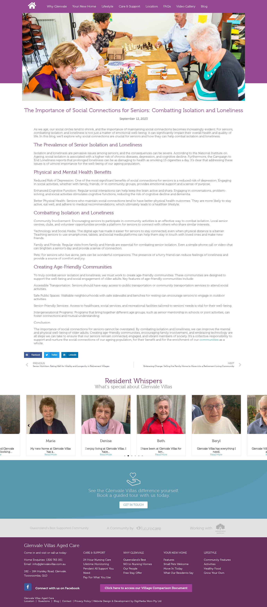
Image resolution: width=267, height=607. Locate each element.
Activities (209, 564)
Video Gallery (185, 6)
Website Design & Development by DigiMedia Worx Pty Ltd (127, 601)
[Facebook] (27, 587)
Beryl (161, 441)
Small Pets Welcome (176, 564)
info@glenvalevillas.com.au (48, 564)
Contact (66, 601)
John (216, 441)
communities (209, 339)
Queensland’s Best (134, 559)
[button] (33, 355)
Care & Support (129, 6)
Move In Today (173, 568)
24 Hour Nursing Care (97, 559)
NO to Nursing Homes (137, 564)
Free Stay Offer (132, 572)
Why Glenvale (57, 6)
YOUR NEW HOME (175, 552)
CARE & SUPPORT (94, 552)
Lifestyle (107, 6)
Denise (50, 441)
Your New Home (84, 6)
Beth (106, 441)
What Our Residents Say (179, 572)
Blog (204, 6)
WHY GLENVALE (133, 552)
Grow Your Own (214, 572)
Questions (44, 601)
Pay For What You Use (97, 577)
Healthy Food (212, 568)
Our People (130, 568)
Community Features (217, 559)
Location (152, 6)
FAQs (167, 6)
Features (169, 559)
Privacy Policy (83, 601)
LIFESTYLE (210, 552)
